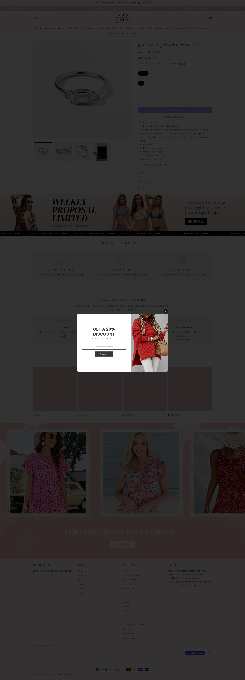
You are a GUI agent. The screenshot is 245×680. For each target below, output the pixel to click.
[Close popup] (165, 311)
